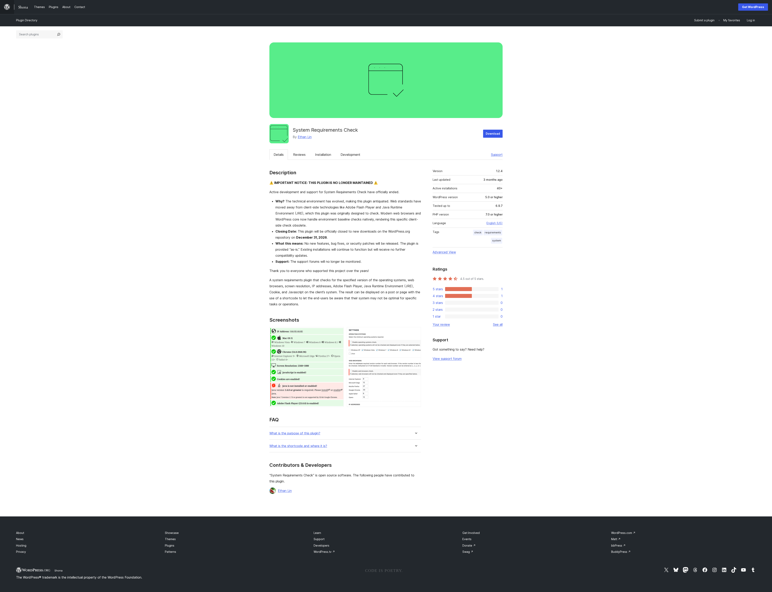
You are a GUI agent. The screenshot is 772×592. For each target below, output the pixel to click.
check (477, 232)
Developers (321, 545)
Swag (467, 551)
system (496, 240)
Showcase (172, 533)
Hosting (21, 545)
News (20, 539)
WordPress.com (623, 533)
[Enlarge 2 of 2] (416, 332)
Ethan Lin (305, 137)
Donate (469, 545)
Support (497, 155)
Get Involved (471, 533)
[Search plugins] (59, 34)
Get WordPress (753, 7)
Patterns (170, 551)
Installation (323, 155)
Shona (58, 570)
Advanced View (444, 252)
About (20, 533)
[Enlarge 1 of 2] (338, 332)
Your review (441, 324)
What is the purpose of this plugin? (294, 433)
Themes (170, 539)
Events (466, 539)
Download (493, 133)
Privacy (21, 551)
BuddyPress (621, 551)
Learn (317, 533)
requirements (493, 232)
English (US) (495, 223)
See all (498, 324)
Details (279, 155)
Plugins (169, 545)
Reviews (299, 155)
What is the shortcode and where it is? (298, 446)
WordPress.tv (324, 551)
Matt (616, 539)
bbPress (618, 545)
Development (350, 155)
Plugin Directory (26, 20)
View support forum (447, 359)
